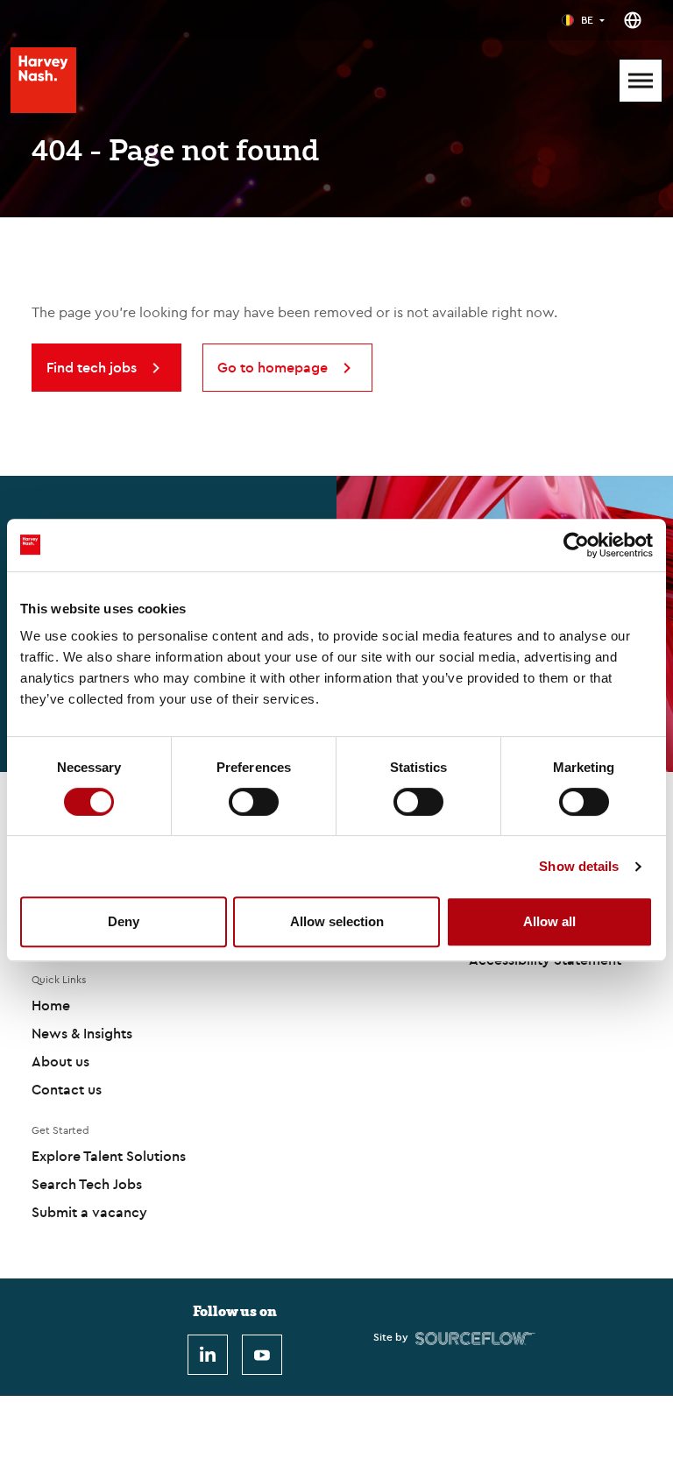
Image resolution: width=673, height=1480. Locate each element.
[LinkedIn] (208, 1355)
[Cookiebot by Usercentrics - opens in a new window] (576, 545)
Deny (123, 921)
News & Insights (82, 1033)
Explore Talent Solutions (109, 1156)
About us (60, 1061)
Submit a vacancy (89, 1212)
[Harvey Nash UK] (43, 80)
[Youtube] (262, 1355)
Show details (579, 866)
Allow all (549, 921)
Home (51, 1005)
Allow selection (337, 921)
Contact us (67, 1089)
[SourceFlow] (475, 1337)
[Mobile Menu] (640, 81)
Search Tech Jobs (87, 1184)
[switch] (254, 802)
